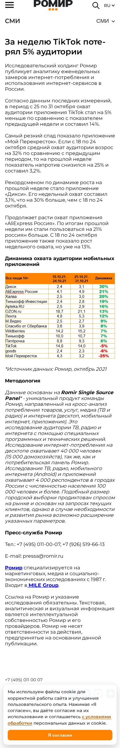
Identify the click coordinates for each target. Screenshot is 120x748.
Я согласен (60, 735)
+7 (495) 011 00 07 (23, 680)
